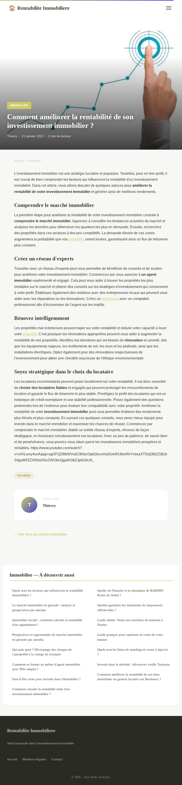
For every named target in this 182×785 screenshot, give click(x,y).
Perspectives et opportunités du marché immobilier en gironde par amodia (47, 637)
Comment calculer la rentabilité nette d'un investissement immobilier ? (41, 691)
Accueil (19, 161)
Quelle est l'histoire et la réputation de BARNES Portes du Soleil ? (130, 593)
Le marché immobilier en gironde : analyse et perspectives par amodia (43, 607)
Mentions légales (34, 759)
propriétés (76, 239)
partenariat (110, 299)
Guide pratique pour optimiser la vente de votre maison (130, 637)
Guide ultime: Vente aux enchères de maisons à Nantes (130, 622)
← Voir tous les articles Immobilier (40, 534)
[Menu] (168, 8)
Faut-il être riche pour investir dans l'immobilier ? (46, 679)
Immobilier (19, 105)
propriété (30, 334)
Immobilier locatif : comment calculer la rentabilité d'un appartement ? (47, 622)
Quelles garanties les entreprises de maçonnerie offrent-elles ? (130, 607)
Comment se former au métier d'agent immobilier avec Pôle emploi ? (46, 666)
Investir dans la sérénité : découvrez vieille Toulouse (133, 664)
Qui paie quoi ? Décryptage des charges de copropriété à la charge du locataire (42, 652)
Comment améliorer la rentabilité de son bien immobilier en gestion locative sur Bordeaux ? (129, 676)
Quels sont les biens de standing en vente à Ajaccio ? (132, 652)
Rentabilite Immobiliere (39, 8)
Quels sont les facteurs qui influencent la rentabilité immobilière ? (47, 593)
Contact (56, 759)
